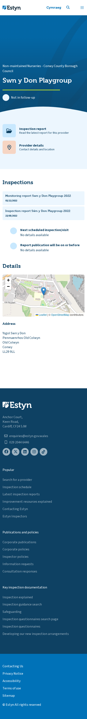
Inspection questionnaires (21, 626)
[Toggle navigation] (82, 8)
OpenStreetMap (60, 314)
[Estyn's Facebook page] (6, 452)
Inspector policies (16, 556)
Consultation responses (20, 571)
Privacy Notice (13, 673)
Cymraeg (53, 7)
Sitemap (9, 695)
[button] (73, 8)
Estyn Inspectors (15, 516)
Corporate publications (19, 542)
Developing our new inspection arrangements (36, 634)
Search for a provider (17, 479)
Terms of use (12, 688)
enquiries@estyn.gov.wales (28, 436)
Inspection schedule (17, 487)
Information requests (18, 564)
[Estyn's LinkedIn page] (25, 452)
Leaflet (42, 314)
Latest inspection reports (21, 494)
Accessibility (11, 681)
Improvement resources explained (27, 501)
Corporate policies (16, 549)
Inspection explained (18, 597)
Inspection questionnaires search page (30, 619)
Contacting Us (13, 666)
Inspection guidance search (22, 604)
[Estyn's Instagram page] (34, 452)
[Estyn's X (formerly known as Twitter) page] (16, 452)
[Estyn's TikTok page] (43, 452)
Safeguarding (12, 611)
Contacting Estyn (15, 509)
